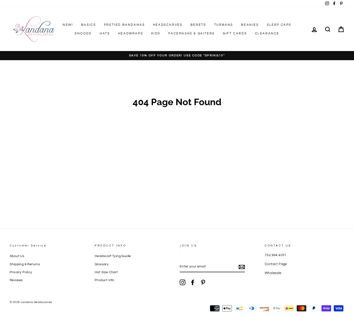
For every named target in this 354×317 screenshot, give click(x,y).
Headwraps (130, 33)
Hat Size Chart (106, 272)
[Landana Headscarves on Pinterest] (203, 282)
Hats (105, 33)
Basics (88, 24)
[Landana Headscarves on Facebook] (193, 282)
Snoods (83, 33)
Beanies (250, 24)
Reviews (16, 280)
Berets (198, 24)
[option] (177, 55)
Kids (155, 33)
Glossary (102, 264)
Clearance (267, 33)
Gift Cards (235, 33)
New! (68, 24)
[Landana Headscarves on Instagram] (182, 282)
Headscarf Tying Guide (113, 256)
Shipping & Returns (25, 264)
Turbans (223, 24)
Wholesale (273, 273)
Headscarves (168, 24)
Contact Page (276, 264)
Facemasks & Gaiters (191, 33)
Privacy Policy (21, 272)
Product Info (104, 280)
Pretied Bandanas (124, 24)
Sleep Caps (279, 24)
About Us (17, 256)
